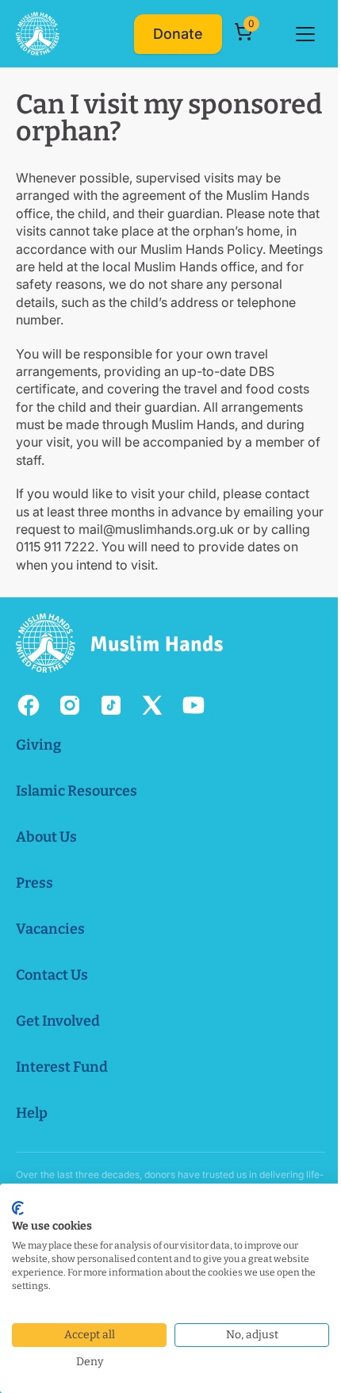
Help (32, 1113)
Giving (38, 745)
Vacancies (50, 929)
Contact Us (52, 975)
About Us (46, 837)
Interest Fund (62, 1067)
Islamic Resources (76, 791)
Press (34, 883)
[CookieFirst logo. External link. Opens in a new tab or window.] (18, 1208)
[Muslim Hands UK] (37, 34)
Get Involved (58, 1021)
